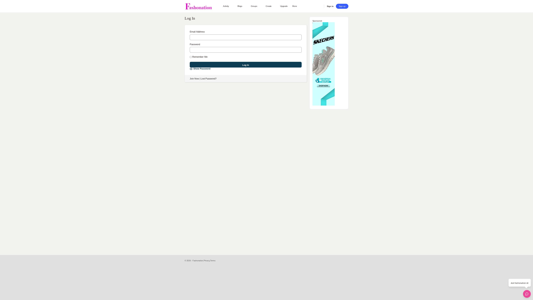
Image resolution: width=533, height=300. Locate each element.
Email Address (197, 31)
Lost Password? (209, 79)
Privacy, (207, 260)
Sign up (342, 6)
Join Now (194, 79)
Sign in (330, 6)
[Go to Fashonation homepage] (198, 6)
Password (195, 44)
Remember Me (200, 57)
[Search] (320, 6)
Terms (212, 260)
